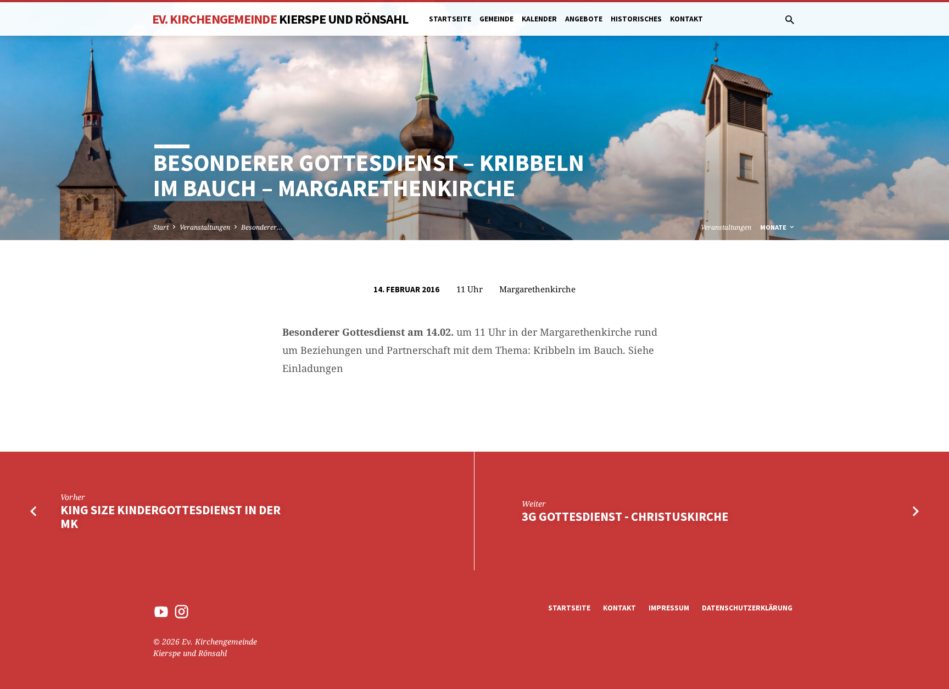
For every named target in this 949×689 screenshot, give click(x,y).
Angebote (583, 19)
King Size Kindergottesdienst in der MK (170, 516)
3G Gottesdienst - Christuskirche (625, 516)
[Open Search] (790, 19)
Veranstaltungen (205, 227)
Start (161, 227)
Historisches (636, 19)
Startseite (450, 19)
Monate (774, 227)
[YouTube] (161, 611)
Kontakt (686, 19)
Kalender (539, 19)
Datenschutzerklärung (747, 608)
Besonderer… (261, 227)
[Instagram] (181, 611)
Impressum (669, 608)
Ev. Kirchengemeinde (280, 18)
